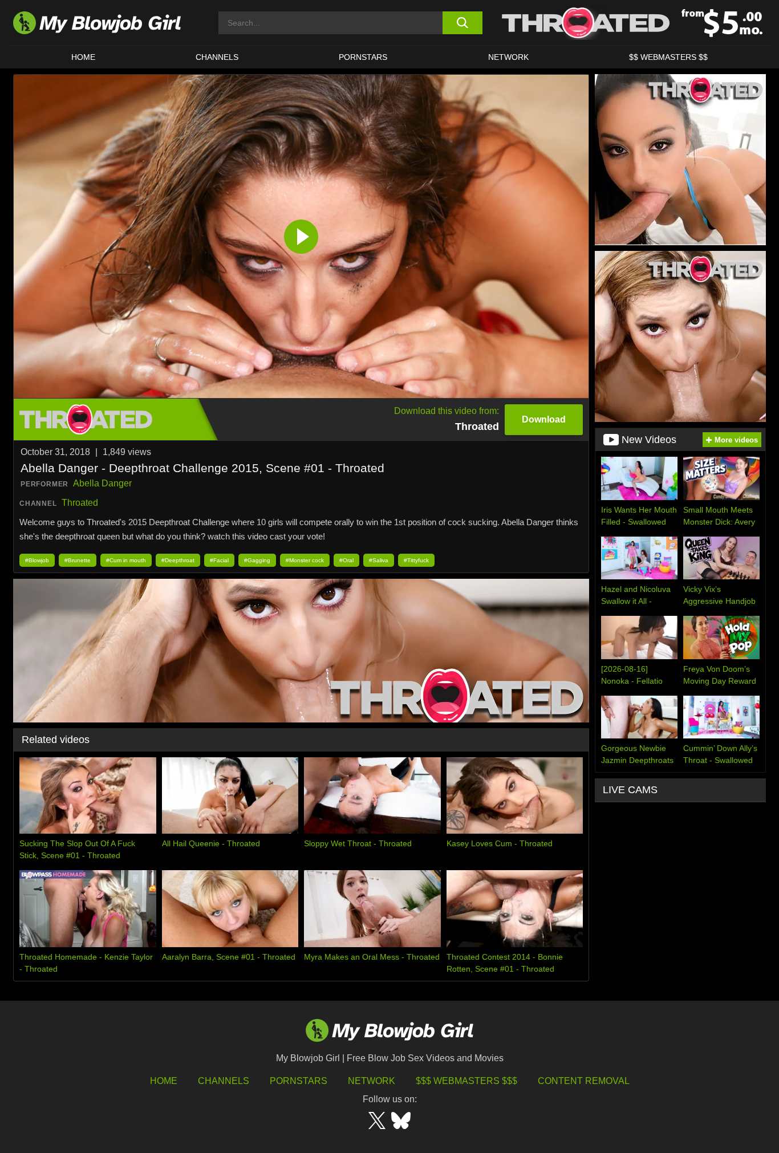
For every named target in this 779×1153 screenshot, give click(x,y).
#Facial (219, 560)
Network (508, 57)
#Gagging (257, 560)
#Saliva (378, 560)
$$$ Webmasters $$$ (466, 1081)
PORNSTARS (363, 57)
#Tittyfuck (416, 560)
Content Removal (584, 1081)
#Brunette (77, 560)
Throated (80, 503)
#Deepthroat (177, 560)
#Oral (346, 560)
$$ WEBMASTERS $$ (668, 57)
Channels (223, 1081)
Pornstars (298, 1081)
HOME (83, 57)
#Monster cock (305, 560)
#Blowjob (37, 560)
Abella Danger (102, 483)
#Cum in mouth (126, 560)
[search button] (462, 22)
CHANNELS (217, 57)
